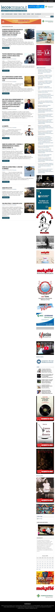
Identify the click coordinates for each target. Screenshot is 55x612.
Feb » (40, 569)
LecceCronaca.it (27, 604)
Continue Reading (6, 47)
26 (40, 567)
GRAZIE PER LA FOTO (7, 188)
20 (42, 565)
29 (47, 567)
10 (52, 561)
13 (42, 563)
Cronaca (15, 14)
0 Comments (14, 36)
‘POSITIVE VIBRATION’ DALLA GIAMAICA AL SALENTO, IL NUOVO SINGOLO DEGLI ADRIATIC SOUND (12, 55)
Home (3, 14)
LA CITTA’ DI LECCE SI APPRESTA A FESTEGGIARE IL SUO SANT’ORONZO (47, 386)
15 (47, 563)
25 (37, 567)
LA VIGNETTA (5, 126)
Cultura (28, 14)
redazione (3, 36)
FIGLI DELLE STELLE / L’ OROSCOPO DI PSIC (12, 203)
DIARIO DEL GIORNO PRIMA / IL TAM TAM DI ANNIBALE (12, 168)
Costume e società (8, 14)
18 (37, 565)
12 (40, 563)
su (41, 69)
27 (42, 567)
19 (40, 565)
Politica (20, 14)
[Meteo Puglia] (39, 518)
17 (52, 563)
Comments (51, 1)
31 (52, 567)
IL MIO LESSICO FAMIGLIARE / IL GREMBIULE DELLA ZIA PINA (45, 87)
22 (47, 565)
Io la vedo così (38, 14)
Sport (32, 14)
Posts (46, 1)
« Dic (37, 569)
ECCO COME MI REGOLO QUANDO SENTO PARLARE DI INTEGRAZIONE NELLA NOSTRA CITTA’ (12, 78)
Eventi (24, 14)
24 (52, 565)
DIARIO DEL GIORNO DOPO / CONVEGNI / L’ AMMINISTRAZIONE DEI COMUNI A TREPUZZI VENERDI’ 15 (12, 146)
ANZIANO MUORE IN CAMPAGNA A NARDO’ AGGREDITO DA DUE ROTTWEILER (45, 102)
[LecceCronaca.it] (14, 11)
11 (37, 563)
